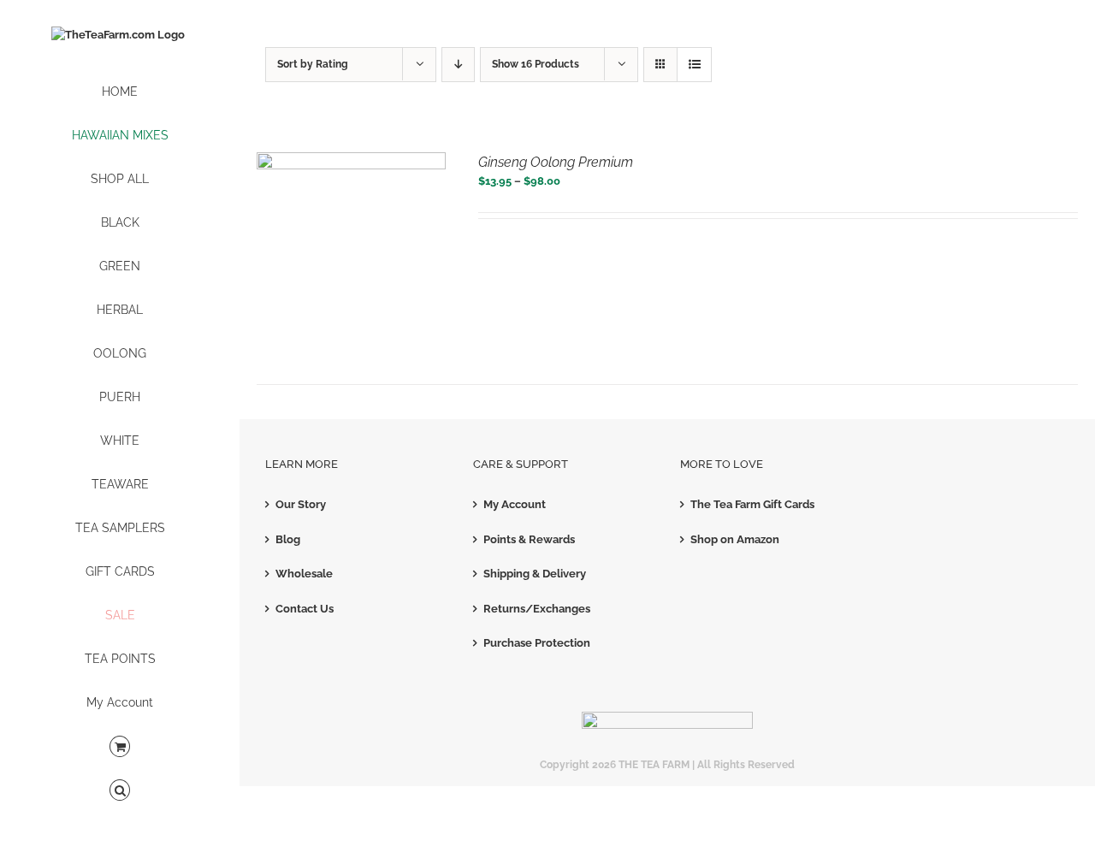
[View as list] (694, 64)
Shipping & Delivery (534, 573)
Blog (287, 539)
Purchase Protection (536, 642)
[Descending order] (458, 64)
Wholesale (304, 573)
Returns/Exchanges (536, 608)
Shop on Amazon (734, 539)
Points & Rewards (529, 539)
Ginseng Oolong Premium (555, 162)
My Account (514, 504)
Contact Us (304, 608)
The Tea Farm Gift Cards (752, 504)
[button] (120, 791)
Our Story (300, 504)
